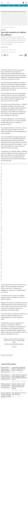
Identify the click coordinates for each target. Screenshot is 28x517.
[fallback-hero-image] (6, 370)
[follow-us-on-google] (25, 55)
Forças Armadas (9, 355)
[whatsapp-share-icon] (2, 56)
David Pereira (4, 47)
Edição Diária (4, 5)
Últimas (11, 5)
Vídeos (21, 5)
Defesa (2, 355)
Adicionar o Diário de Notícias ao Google (14, 344)
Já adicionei (14, 346)
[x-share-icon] (5, 56)
